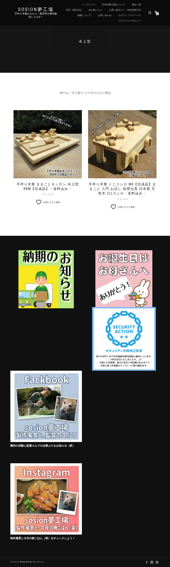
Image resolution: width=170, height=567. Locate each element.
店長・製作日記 (74, 10)
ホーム (64, 93)
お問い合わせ (105, 15)
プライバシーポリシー (129, 20)
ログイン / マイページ (129, 15)
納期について (84, 15)
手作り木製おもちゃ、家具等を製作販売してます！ (36, 15)
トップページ (88, 4)
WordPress (38, 561)
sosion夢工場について (113, 4)
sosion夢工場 (36, 9)
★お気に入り (95, 10)
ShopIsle (15, 561)
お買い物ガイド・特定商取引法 (125, 10)
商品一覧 (136, 4)
